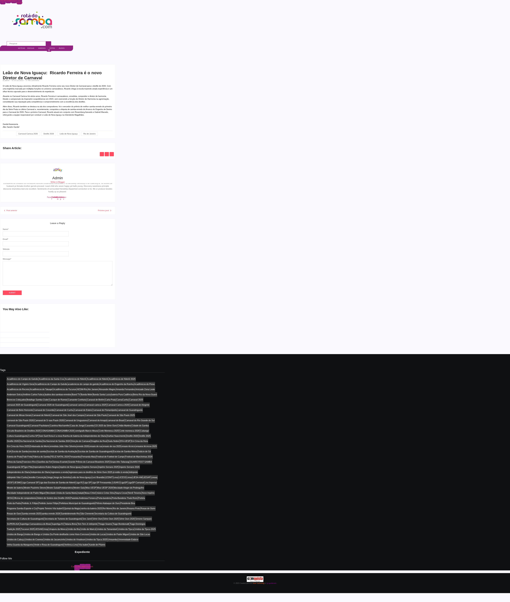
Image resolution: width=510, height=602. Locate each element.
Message (7, 259)
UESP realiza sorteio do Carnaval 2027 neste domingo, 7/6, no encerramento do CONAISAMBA (83, 334)
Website (6, 249)
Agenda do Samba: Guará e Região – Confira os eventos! (29, 336)
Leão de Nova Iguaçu (69, 134)
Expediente (82, 551)
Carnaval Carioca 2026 (28, 134)
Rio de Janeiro (89, 134)
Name (5, 229)
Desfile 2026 (48, 134)
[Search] (48, 43)
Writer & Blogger (58, 182)
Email (5, 239)
